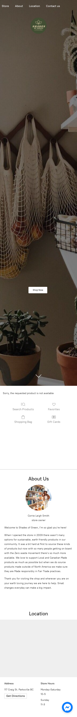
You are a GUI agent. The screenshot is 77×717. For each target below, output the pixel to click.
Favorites (54, 409)
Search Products (23, 409)
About (19, 6)
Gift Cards (53, 422)
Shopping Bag (23, 422)
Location (34, 6)
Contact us (53, 6)
